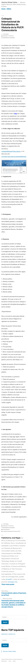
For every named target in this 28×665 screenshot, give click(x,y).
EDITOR (4, 634)
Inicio (3, 9)
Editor (9, 9)
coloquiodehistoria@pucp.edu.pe (10, 151)
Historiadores (6, 529)
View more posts (7, 584)
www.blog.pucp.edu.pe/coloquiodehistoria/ (13, 156)
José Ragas (6, 34)
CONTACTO (11, 634)
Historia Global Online (9, 2)
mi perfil (9, 579)
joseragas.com (12, 582)
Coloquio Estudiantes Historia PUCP (11, 531)
